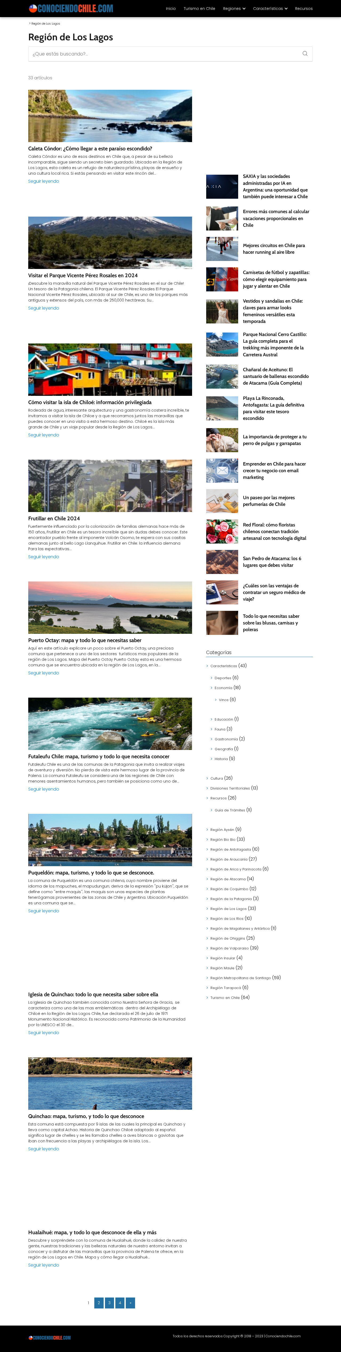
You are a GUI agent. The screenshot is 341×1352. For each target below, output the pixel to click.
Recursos (304, 8)
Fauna (220, 729)
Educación (224, 719)
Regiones (232, 8)
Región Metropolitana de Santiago (240, 977)
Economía (223, 687)
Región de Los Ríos (226, 918)
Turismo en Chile (199, 8)
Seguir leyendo (43, 181)
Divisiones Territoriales (230, 788)
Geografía (224, 749)
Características (268, 8)
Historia (221, 758)
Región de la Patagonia (231, 898)
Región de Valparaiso (229, 948)
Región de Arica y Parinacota (235, 869)
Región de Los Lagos (228, 908)
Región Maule (222, 968)
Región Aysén (222, 829)
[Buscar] (303, 51)
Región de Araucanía (228, 859)
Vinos (224, 699)
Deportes (223, 678)
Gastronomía (226, 739)
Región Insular (222, 958)
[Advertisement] (259, 127)
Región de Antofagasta (230, 849)
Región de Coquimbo (229, 889)
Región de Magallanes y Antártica (240, 928)
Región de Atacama (228, 879)
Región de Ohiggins (227, 938)
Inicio (171, 8)
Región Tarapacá (225, 987)
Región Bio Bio (223, 839)
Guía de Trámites (230, 810)
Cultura (216, 778)
